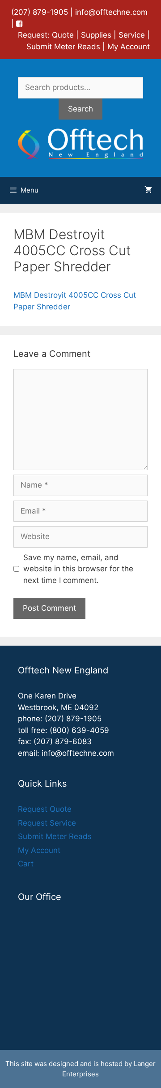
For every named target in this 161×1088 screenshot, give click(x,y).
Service (132, 34)
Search (80, 108)
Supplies (96, 34)
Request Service (47, 822)
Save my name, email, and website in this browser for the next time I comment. (78, 569)
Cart (26, 863)
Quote (63, 34)
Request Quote (45, 809)
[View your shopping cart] (148, 190)
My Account (128, 46)
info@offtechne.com (111, 12)
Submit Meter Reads (63, 46)
